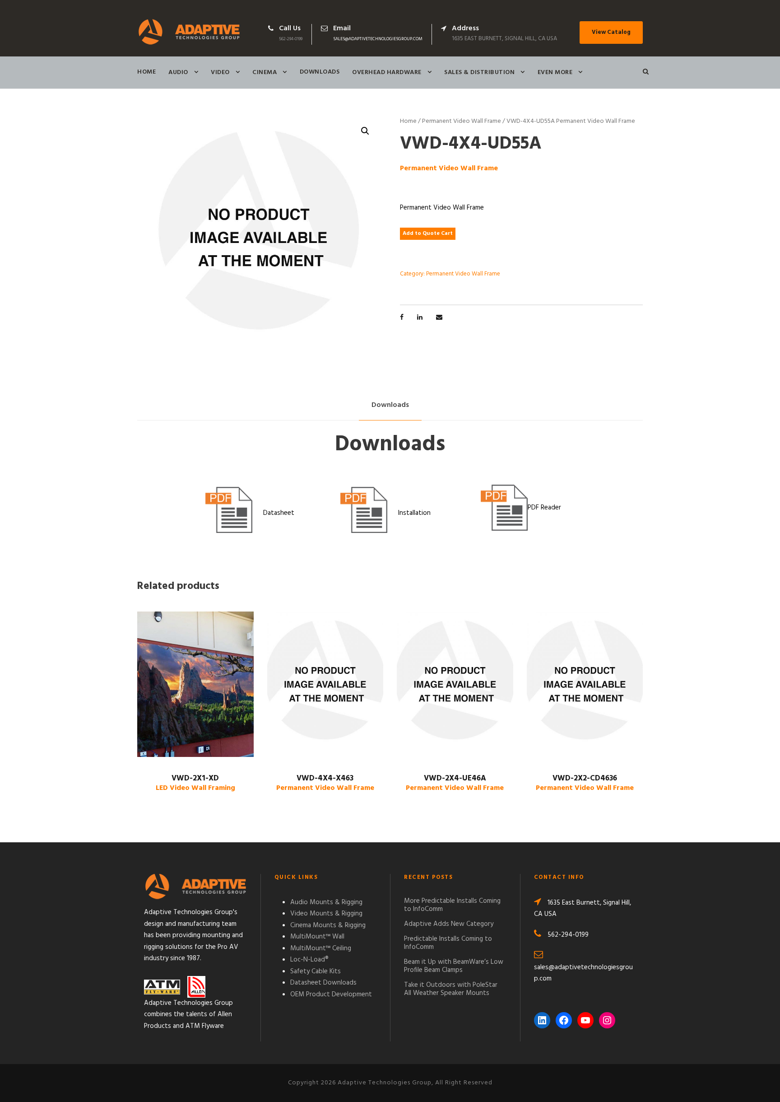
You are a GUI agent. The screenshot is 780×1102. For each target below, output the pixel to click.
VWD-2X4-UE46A (455, 783)
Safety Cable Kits (315, 971)
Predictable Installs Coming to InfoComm (448, 943)
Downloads (320, 72)
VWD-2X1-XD (195, 783)
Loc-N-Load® (309, 959)
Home (146, 72)
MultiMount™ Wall (317, 936)
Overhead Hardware (387, 72)
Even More (555, 72)
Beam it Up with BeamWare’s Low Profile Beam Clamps (453, 966)
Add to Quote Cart (428, 233)
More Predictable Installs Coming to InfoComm (452, 905)
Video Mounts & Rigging (326, 913)
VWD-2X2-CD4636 (585, 783)
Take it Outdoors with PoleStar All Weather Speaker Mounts (450, 989)
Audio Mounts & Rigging (326, 902)
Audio (178, 72)
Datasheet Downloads (323, 982)
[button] (365, 131)
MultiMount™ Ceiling (320, 948)
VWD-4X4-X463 (325, 783)
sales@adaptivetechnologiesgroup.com (377, 38)
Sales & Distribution (479, 72)
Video (220, 72)
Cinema (264, 72)
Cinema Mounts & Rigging (328, 925)
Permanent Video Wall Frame (461, 121)
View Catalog (611, 32)
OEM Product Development (331, 994)
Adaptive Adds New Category (448, 924)
